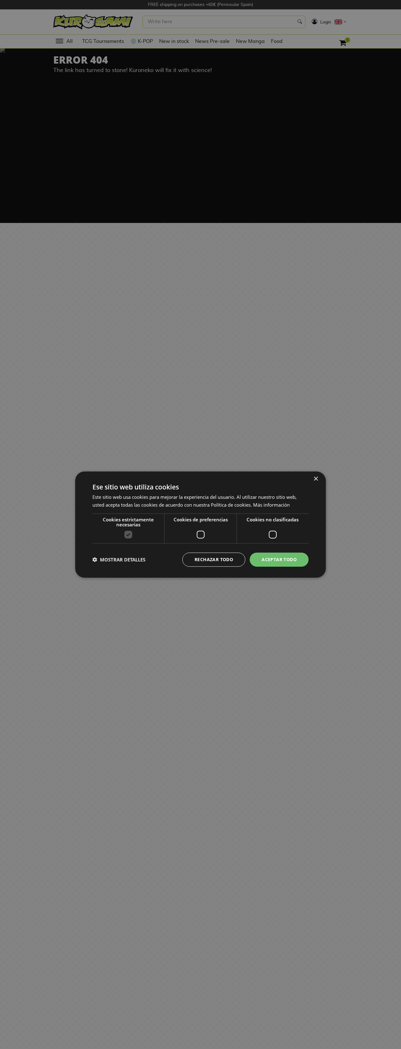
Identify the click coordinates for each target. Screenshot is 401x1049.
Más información (271, 505)
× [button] (315, 479)
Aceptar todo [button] (279, 559)
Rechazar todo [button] (214, 559)
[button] (118, 559)
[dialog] (200, 524)
